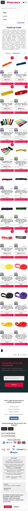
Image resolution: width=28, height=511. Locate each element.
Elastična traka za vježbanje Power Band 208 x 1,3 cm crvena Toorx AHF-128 (21, 336)
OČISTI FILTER (20, 23)
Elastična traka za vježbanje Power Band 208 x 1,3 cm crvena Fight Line (7, 192)
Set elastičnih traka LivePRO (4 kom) (7, 162)
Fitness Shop (4, 8)
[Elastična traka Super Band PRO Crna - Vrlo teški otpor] (21, 240)
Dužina (5, 16)
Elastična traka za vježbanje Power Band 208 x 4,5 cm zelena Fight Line (21, 221)
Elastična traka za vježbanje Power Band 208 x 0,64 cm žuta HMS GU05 (7, 278)
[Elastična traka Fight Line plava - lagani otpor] (21, 70)
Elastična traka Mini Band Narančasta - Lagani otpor (7, 76)
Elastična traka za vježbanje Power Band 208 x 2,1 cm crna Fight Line (21, 192)
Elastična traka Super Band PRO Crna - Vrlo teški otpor (21, 249)
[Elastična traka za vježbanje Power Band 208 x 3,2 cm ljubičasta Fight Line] (7, 215)
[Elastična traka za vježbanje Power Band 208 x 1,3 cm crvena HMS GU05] (21, 273)
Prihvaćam (8, 506)
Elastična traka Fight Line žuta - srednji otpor (7, 104)
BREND (5, 19)
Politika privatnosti (14, 412)
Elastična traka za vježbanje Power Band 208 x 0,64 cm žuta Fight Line (21, 163)
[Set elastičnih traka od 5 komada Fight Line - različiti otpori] (7, 128)
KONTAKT (4, 429)
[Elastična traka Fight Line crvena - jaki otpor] (21, 99)
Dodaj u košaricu (8, 83)
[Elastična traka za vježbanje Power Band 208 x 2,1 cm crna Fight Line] (21, 186)
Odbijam (16, 506)
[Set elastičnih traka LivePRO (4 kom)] (7, 157)
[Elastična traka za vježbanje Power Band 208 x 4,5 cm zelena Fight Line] (21, 215)
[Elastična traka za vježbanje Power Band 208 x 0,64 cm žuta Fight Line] (21, 157)
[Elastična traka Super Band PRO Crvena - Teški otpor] (7, 244)
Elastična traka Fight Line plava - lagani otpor (21, 76)
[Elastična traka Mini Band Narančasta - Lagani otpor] (7, 70)
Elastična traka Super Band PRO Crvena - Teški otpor (7, 249)
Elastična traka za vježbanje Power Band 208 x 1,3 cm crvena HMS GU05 (21, 278)
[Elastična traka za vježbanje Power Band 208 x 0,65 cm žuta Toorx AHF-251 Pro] (7, 331)
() (25, 2)
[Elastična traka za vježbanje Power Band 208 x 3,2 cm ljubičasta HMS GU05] (21, 302)
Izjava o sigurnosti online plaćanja (14, 414)
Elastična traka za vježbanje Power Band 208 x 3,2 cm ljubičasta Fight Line (7, 221)
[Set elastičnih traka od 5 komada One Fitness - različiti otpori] (21, 128)
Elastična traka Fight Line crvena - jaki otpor (21, 104)
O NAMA (11, 429)
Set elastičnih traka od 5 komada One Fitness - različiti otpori (21, 133)
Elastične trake (12, 8)
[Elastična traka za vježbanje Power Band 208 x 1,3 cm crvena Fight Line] (7, 186)
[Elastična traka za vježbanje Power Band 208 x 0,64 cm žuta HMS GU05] (7, 273)
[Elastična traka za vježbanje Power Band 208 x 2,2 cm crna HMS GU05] (7, 302)
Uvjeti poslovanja (14, 406)
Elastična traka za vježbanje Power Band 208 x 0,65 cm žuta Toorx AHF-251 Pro (7, 336)
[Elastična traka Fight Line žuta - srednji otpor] (7, 99)
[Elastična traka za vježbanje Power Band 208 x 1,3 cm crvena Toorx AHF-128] (21, 331)
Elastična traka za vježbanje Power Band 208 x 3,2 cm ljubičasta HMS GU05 (21, 307)
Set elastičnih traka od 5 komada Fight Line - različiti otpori (7, 133)
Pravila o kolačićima (14, 409)
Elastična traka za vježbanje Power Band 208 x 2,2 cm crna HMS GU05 (7, 307)
